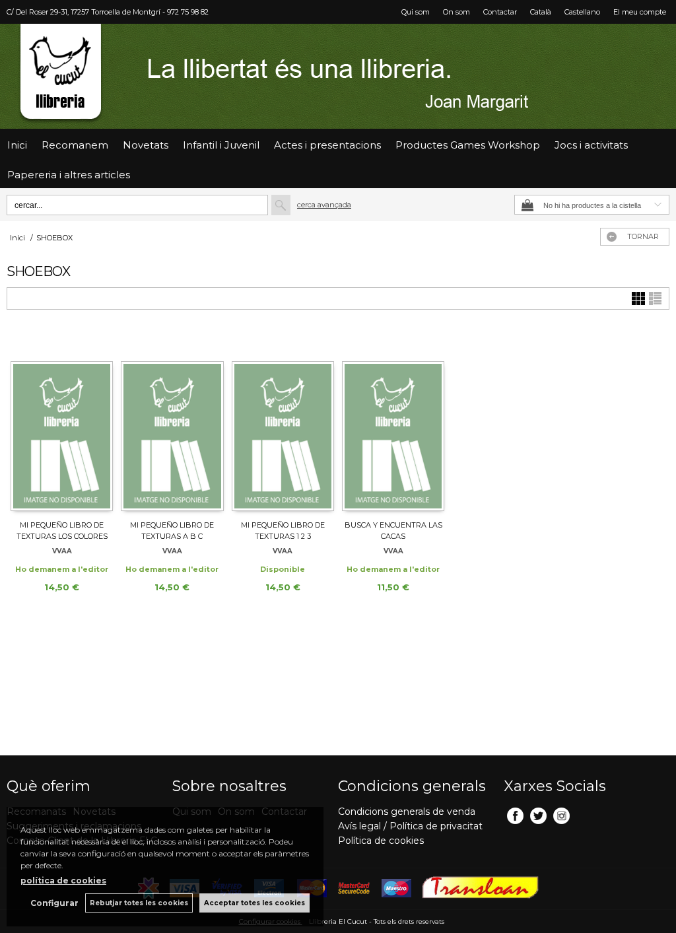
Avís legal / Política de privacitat (410, 826)
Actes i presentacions (327, 145)
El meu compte (639, 12)
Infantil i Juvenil (221, 145)
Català (540, 12)
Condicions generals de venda (406, 811)
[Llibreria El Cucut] (338, 76)
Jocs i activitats (591, 145)
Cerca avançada (324, 204)
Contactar (500, 12)
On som (456, 12)
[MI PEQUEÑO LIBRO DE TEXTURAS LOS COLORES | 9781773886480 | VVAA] (62, 420)
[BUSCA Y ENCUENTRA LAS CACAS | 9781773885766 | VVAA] (393, 420)
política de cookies (63, 880)
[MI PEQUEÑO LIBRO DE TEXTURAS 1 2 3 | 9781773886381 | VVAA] (283, 420)
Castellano (582, 12)
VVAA (62, 551)
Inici (17, 145)
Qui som (415, 12)
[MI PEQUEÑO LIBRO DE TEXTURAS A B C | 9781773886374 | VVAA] (172, 420)
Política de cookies (381, 841)
